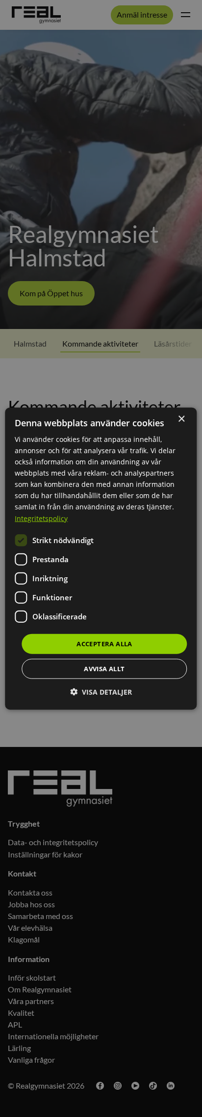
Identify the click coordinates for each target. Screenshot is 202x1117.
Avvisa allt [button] (104, 668)
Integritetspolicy (41, 518)
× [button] (181, 418)
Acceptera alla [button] (104, 643)
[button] (101, 692)
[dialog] (101, 558)
